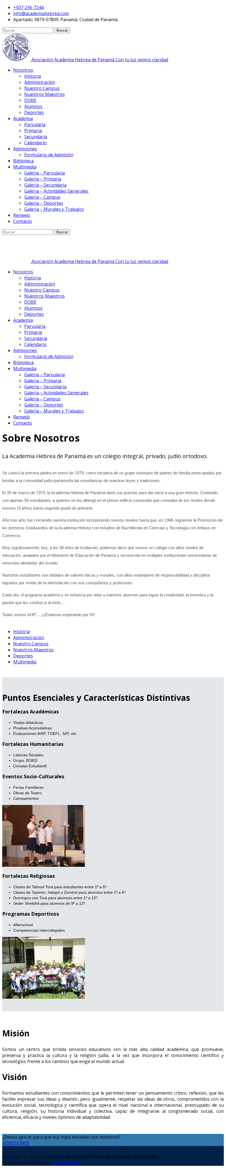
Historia (32, 76)
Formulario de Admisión (48, 155)
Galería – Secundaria (45, 185)
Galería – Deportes (43, 203)
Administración (39, 82)
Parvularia (34, 124)
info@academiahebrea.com (41, 13)
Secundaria (35, 137)
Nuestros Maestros (44, 94)
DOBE (30, 100)
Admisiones (25, 149)
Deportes (34, 112)
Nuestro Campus (42, 88)
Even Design (66, 1163)
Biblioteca (23, 161)
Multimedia (24, 167)
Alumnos (33, 106)
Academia (23, 118)
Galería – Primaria (42, 179)
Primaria (33, 131)
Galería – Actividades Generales (56, 191)
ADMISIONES (15, 1143)
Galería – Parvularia (44, 173)
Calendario (35, 143)
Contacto (22, 221)
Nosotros (23, 70)
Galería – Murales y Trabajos (54, 209)
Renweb (21, 215)
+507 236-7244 (28, 7)
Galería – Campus (42, 197)
